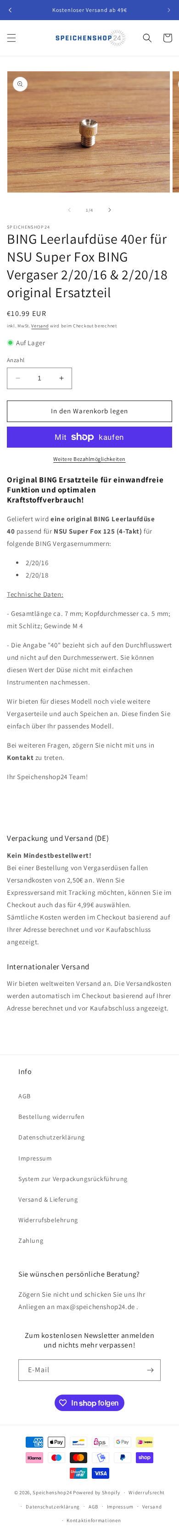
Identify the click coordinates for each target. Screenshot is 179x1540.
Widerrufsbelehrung (48, 1220)
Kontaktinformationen (94, 1520)
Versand (40, 326)
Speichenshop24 (52, 1492)
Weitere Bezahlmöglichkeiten (89, 458)
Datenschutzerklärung (51, 1137)
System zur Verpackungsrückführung (73, 1179)
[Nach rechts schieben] (110, 210)
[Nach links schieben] (69, 210)
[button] (11, 38)
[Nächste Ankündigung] (169, 10)
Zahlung (30, 1240)
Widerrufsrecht (147, 1492)
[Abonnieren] (150, 1370)
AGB (24, 1096)
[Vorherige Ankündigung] (10, 10)
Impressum (35, 1158)
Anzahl (15, 360)
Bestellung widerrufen (51, 1116)
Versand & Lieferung (48, 1199)
